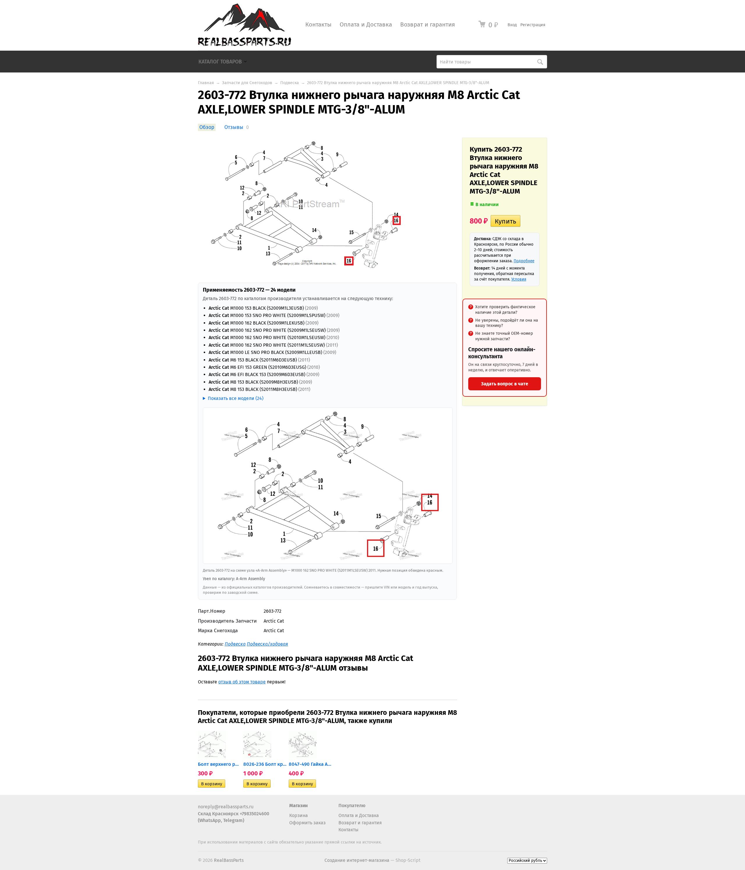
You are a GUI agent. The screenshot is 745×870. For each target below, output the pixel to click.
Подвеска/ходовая (267, 644)
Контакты (318, 24)
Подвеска (289, 82)
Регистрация (532, 24)
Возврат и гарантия (427, 24)
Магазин (298, 805)
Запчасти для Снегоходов (247, 82)
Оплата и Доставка (366, 24)
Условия (518, 279)
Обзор (206, 127)
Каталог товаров (220, 62)
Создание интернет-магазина (356, 860)
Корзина (298, 815)
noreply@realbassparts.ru (225, 806)
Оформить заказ (307, 822)
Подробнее (524, 260)
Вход (512, 24)
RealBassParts (229, 860)
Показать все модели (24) (235, 398)
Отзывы (233, 127)
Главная (206, 82)
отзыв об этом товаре (242, 682)
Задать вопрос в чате (504, 384)
